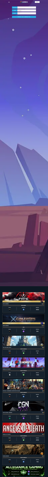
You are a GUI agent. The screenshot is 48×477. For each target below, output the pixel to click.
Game (15, 10)
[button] (10, 2)
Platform (14, 13)
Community (15, 7)
